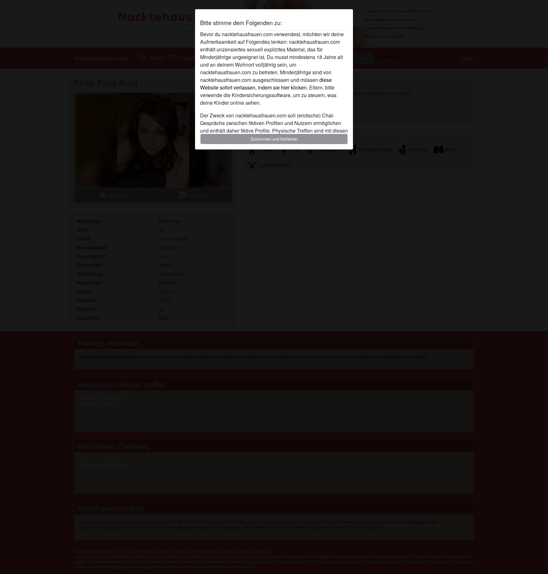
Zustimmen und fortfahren (274, 139)
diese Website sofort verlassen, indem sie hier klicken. (266, 83)
